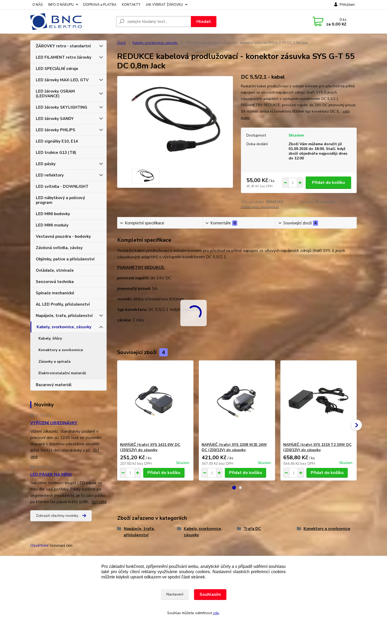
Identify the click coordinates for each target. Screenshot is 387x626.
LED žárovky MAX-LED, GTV (62, 80)
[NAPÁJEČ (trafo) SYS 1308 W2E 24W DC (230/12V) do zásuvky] (237, 401)
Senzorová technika (55, 281)
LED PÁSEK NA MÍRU (51, 474)
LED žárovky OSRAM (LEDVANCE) (55, 94)
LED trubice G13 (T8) (56, 152)
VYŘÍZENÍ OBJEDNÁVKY (53, 423)
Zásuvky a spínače (54, 361)
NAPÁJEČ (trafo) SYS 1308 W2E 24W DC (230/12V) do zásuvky (234, 447)
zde (216, 612)
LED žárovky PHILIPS (55, 130)
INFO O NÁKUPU (61, 4)
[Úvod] (71, 21)
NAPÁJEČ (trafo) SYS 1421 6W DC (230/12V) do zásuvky (150, 447)
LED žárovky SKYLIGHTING (61, 107)
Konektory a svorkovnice (60, 349)
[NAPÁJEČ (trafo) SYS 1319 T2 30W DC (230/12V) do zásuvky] (318, 401)
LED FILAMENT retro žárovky (63, 57)
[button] (234, 487)
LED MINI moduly (52, 225)
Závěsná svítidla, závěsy (59, 247)
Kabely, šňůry (50, 338)
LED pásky (46, 163)
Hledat (203, 21)
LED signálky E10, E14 (57, 141)
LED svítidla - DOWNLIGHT (62, 186)
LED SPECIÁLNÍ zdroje (57, 68)
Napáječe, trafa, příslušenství (64, 315)
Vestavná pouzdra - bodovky (63, 236)
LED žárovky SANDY (55, 118)
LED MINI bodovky (53, 213)
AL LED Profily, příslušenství (63, 304)
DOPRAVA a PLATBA (99, 4)
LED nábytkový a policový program (60, 200)
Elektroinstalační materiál (62, 373)
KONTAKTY (131, 4)
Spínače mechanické (55, 293)
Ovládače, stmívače (55, 270)
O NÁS (37, 4)
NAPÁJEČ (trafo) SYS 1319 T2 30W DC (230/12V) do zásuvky (317, 447)
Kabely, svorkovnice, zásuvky (64, 327)
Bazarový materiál (54, 384)
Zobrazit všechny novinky (57, 515)
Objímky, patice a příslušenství (65, 259)
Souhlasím (210, 594)
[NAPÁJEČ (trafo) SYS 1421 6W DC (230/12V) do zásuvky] (155, 401)
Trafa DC (252, 528)
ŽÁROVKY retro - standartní (63, 46)
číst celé (99, 501)
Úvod (121, 43)
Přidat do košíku (328, 182)
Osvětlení (39, 545)
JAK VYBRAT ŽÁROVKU (164, 4)
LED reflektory (50, 175)
